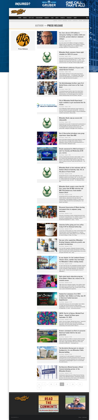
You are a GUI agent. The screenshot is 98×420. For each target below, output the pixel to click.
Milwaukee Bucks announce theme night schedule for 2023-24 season (71, 53)
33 (67, 384)
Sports (63, 18)
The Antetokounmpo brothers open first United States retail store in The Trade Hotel (71, 85)
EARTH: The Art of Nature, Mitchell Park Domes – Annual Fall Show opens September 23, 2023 (71, 315)
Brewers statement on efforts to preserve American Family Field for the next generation (72, 333)
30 (51, 384)
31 (56, 384)
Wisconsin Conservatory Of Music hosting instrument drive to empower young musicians (72, 209)
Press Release (23, 49)
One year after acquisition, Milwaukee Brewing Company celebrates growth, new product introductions (72, 242)
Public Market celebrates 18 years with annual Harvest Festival (71, 69)
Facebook (55, 20)
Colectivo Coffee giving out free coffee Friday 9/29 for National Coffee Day (71, 226)
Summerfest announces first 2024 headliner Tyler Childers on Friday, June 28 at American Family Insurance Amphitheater (72, 297)
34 (72, 384)
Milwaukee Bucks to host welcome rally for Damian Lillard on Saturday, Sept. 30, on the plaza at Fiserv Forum (72, 170)
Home (19, 18)
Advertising (84, 417)
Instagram (65, 20)
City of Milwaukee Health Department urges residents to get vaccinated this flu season (72, 102)
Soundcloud (75, 20)
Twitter (59, 20)
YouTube (69, 20)
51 (80, 384)
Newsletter (85, 20)
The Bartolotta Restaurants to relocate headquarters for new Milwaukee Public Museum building (71, 350)
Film (52, 18)
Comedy (47, 18)
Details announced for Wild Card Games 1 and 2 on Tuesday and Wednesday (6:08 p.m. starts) (71, 151)
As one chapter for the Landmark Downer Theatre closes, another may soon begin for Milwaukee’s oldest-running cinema (72, 260)
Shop (75, 18)
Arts (57, 18)
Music (25, 18)
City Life (31, 18)
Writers (80, 417)
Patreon (80, 20)
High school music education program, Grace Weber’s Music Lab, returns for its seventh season (71, 278)
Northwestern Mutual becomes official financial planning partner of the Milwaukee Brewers (71, 369)
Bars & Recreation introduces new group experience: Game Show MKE (71, 134)
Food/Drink (39, 18)
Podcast (69, 18)
